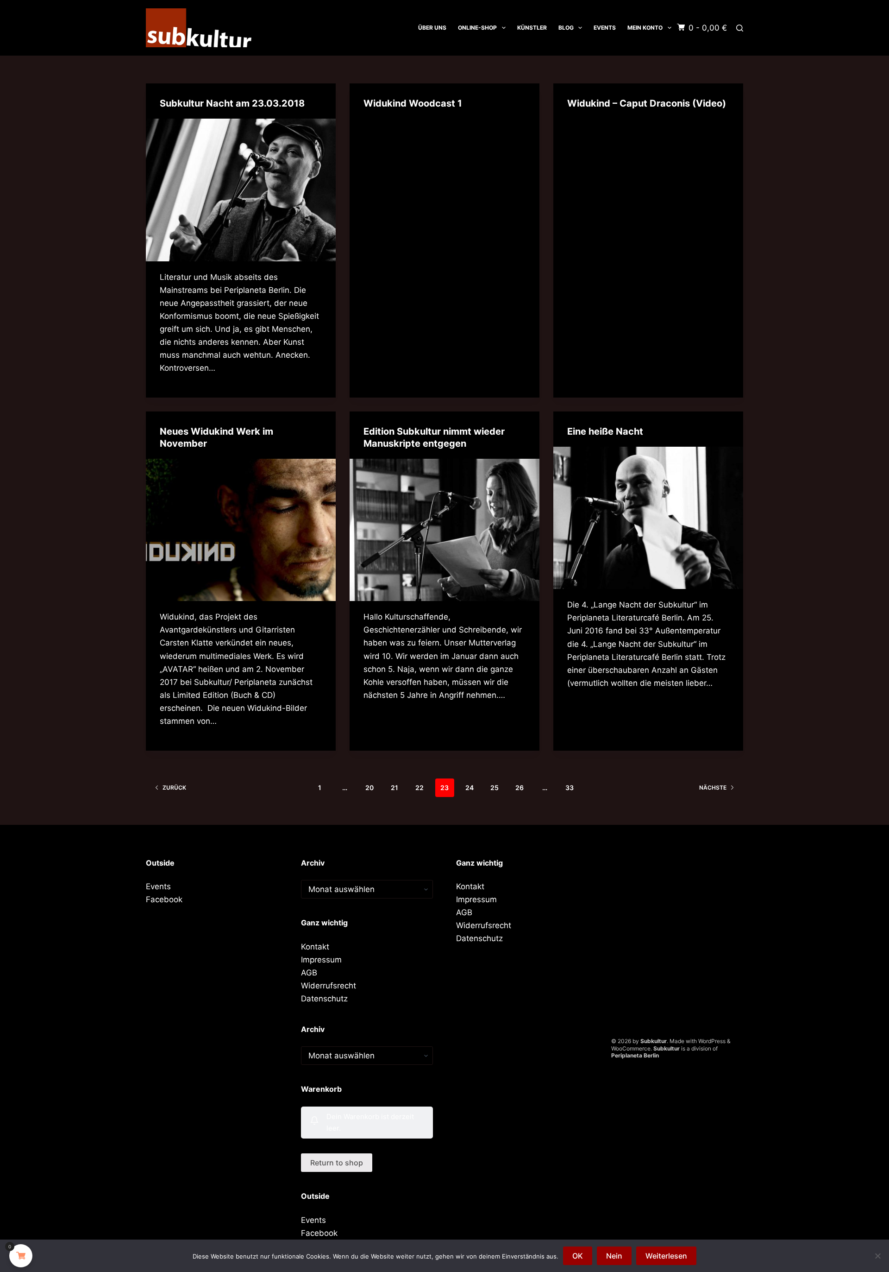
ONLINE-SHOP (477, 27)
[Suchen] (739, 28)
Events (605, 27)
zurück (174, 787)
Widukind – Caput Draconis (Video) (646, 103)
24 (469, 787)
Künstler (532, 27)
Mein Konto (645, 27)
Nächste (712, 787)
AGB (309, 972)
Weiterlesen (666, 1255)
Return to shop (336, 1162)
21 (394, 787)
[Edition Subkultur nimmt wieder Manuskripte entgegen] (444, 530)
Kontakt (315, 946)
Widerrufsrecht (328, 985)
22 (419, 787)
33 (569, 787)
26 (519, 787)
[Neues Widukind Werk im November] (241, 530)
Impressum (321, 959)
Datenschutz (324, 998)
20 (369, 787)
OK (577, 1255)
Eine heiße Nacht (605, 431)
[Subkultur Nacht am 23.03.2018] (241, 190)
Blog (566, 27)
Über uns (432, 27)
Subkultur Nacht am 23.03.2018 (232, 103)
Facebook (164, 899)
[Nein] (877, 1255)
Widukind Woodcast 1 (412, 103)
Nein (614, 1255)
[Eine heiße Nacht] (648, 518)
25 (494, 787)
